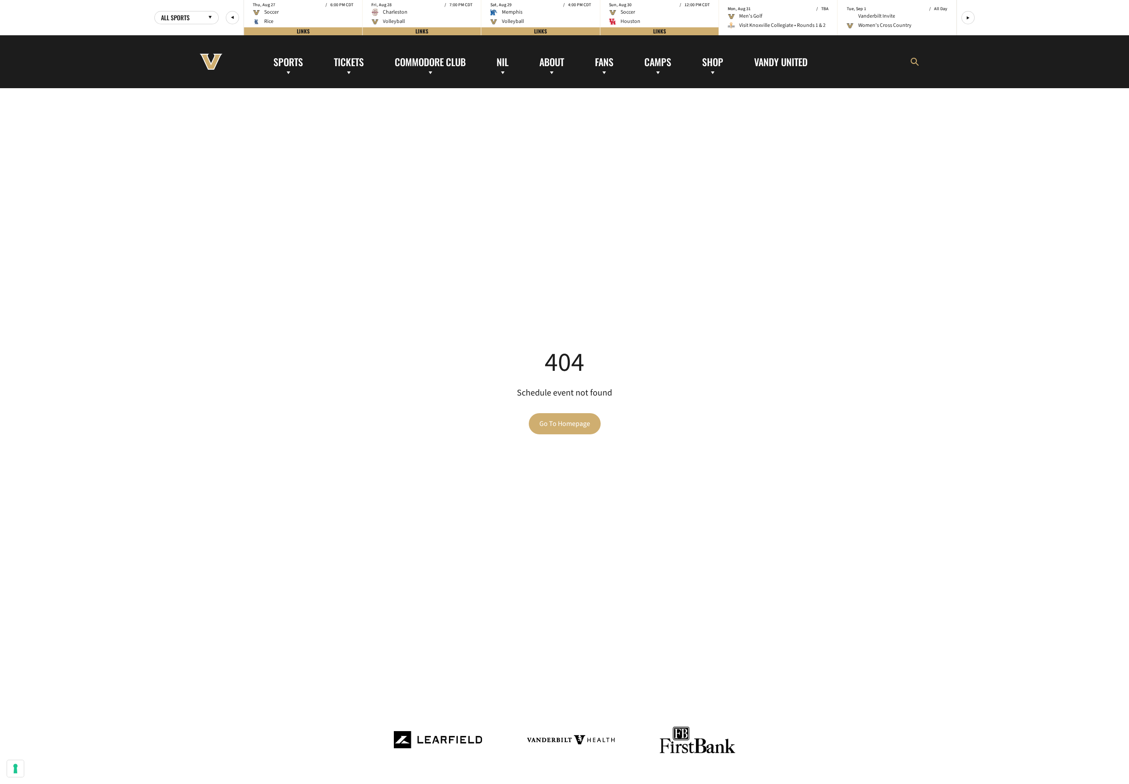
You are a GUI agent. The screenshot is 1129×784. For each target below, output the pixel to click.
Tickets (349, 61)
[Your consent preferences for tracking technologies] (15, 768)
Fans (604, 61)
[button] (232, 17)
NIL (502, 61)
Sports (288, 61)
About (551, 61)
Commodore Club (430, 61)
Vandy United (780, 61)
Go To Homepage (564, 424)
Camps (657, 61)
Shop (712, 61)
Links (303, 31)
